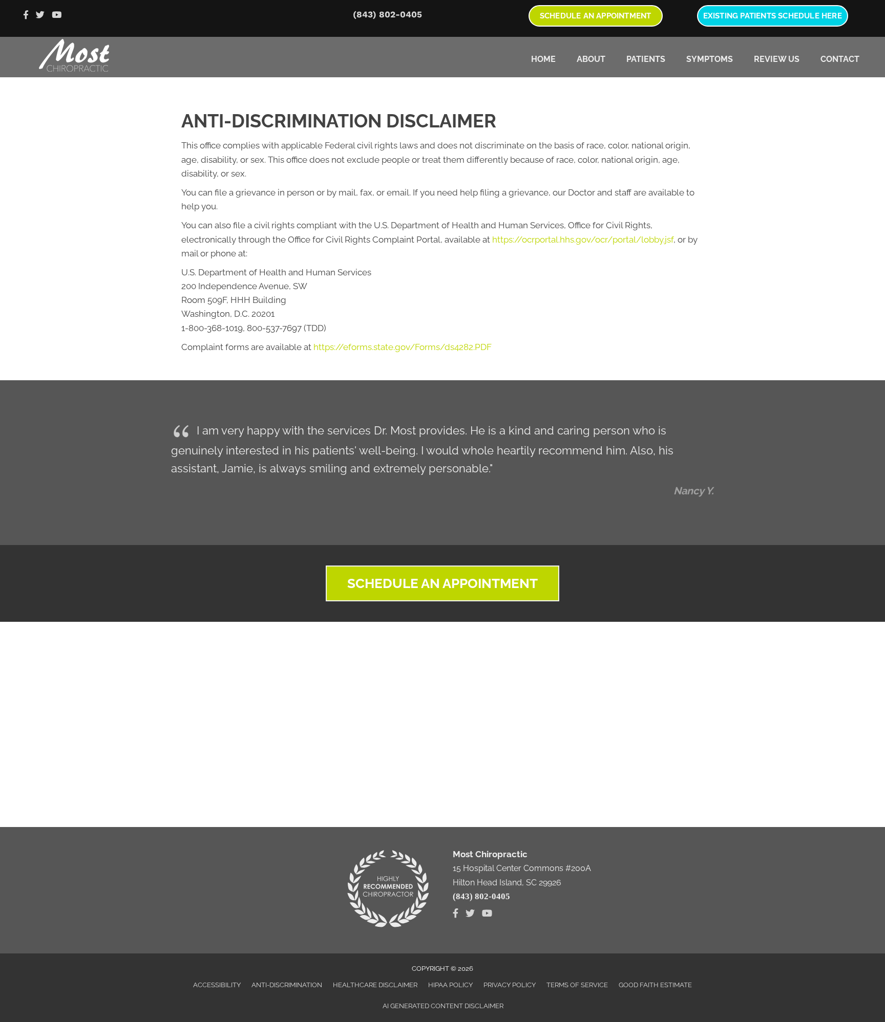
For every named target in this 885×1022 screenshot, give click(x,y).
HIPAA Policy (450, 985)
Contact (839, 59)
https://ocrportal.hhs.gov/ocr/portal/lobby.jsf (582, 239)
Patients (645, 59)
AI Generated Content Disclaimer (443, 1006)
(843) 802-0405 (387, 14)
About (591, 59)
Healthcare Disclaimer (375, 985)
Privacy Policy (509, 985)
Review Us (776, 59)
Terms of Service (577, 985)
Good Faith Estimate (655, 985)
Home (543, 59)
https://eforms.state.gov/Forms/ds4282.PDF (402, 347)
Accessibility (217, 985)
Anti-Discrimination (286, 985)
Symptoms (709, 59)
